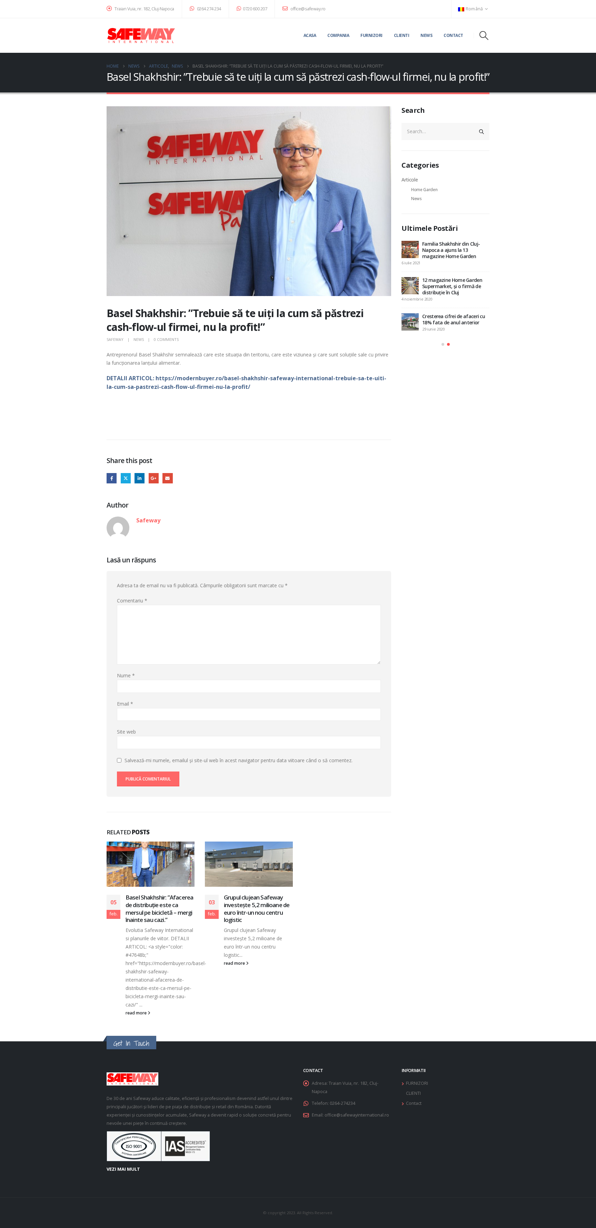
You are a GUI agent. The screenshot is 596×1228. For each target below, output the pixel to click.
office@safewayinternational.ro (357, 1115)
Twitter (126, 478)
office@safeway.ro (308, 9)
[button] (484, 35)
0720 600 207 (255, 9)
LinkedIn (140, 478)
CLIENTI (413, 1093)
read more (137, 1013)
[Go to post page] (151, 864)
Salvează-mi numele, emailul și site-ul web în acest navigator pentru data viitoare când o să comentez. (238, 760)
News (426, 35)
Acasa (310, 35)
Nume (126, 675)
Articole (409, 179)
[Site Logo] (141, 35)
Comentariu (132, 600)
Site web (126, 731)
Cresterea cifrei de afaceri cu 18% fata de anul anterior (453, 319)
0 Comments (166, 339)
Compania (338, 35)
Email (167, 478)
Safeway (115, 339)
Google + (154, 478)
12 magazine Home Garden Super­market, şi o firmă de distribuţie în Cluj (452, 286)
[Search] (481, 131)
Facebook (112, 478)
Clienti (401, 35)
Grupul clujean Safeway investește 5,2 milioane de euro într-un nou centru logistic (256, 908)
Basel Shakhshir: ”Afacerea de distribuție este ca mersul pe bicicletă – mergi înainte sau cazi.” (159, 908)
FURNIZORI (417, 1083)
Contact (453, 35)
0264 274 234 (208, 9)
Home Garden (424, 190)
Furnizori (371, 35)
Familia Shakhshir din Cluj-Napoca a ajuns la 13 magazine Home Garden (451, 249)
